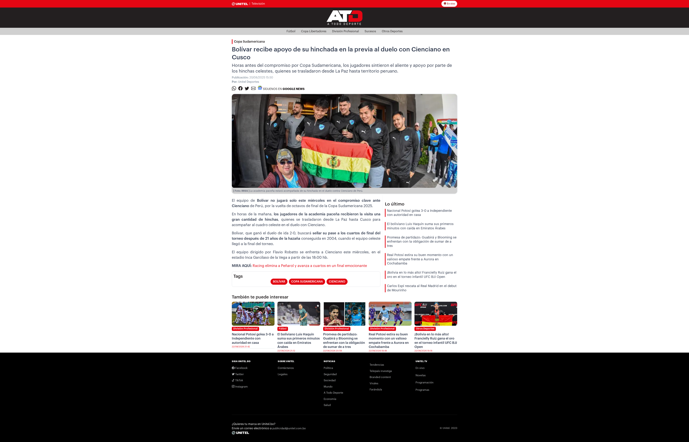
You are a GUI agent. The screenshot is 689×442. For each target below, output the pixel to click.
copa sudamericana (307, 281)
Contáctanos (286, 368)
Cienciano (337, 281)
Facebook (241, 368)
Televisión (258, 3)
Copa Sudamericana (249, 41)
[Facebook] (240, 88)
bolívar (279, 281)
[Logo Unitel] (344, 17)
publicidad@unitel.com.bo (289, 428)
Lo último (394, 204)
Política (328, 368)
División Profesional (345, 31)
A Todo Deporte (333, 392)
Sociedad (330, 380)
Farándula (376, 389)
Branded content (380, 377)
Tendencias (377, 365)
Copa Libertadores (313, 31)
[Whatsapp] (234, 88)
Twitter (239, 374)
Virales (374, 383)
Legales (282, 374)
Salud (327, 405)
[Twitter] (247, 88)
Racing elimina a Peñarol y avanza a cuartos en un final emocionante (310, 266)
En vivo (450, 4)
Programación (424, 382)
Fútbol (291, 31)
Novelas (421, 375)
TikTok (239, 380)
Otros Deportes (392, 31)
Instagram (241, 386)
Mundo (328, 386)
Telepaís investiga (381, 371)
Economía (330, 399)
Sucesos (370, 31)
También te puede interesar (260, 297)
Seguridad (330, 374)
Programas (422, 390)
